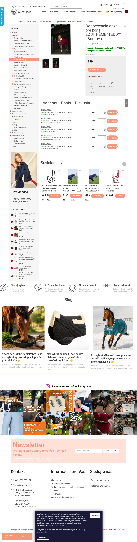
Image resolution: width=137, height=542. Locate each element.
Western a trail (18, 89)
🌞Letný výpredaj (17, 116)
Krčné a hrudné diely (20, 51)
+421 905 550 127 (23, 480)
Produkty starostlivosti (19, 114)
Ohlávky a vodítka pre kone (22, 87)
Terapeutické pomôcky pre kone (24, 78)
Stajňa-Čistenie (17, 111)
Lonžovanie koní (19, 81)
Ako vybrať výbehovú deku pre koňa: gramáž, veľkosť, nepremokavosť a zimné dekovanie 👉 (111, 358)
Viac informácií (42, 532)
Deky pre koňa (18, 38)
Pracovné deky (19, 62)
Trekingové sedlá (19, 143)
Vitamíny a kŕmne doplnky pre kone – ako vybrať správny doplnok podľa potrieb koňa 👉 (23, 357)
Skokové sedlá (18, 141)
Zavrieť (99, 80)
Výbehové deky (19, 49)
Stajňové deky (18, 57)
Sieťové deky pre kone (22, 43)
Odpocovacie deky (20, 60)
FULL (48, 200)
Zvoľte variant (96, 70)
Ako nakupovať (57, 480)
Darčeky (14, 125)
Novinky (14, 130)
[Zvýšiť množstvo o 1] (105, 111)
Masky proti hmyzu (20, 95)
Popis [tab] (66, 103)
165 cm (86, 200)
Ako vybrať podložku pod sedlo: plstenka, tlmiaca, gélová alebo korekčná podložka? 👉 (65, 357)
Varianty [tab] (50, 103)
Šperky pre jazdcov (20, 127)
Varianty (54, 196)
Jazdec (14, 32)
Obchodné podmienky (60, 483)
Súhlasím (95, 515)
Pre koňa (15, 35)
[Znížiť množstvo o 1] (105, 113)
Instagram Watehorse (100, 486)
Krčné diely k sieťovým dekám (24, 46)
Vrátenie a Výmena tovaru (62, 497)
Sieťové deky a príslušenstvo (23, 41)
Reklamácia (56, 494)
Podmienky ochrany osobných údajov (67, 487)
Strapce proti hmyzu (20, 106)
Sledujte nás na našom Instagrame (71, 386)
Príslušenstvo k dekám (21, 68)
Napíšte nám (56, 490)
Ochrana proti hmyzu (20, 92)
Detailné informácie (94, 76)
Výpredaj (15, 122)
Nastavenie (43, 537)
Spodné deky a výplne (21, 65)
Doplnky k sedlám (19, 76)
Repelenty (17, 108)
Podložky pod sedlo (20, 70)
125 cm (65, 200)
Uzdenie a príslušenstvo (21, 73)
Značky (14, 146)
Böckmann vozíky (17, 133)
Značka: (92, 44)
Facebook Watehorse (100, 480)
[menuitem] (42, 12)
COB (43, 200)
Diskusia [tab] (82, 103)
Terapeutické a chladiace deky (24, 54)
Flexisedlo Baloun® (18, 135)
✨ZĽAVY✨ (16, 119)
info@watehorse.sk (23, 485)
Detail (120, 196)
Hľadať (85, 6)
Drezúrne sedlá (19, 138)
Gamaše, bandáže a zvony (22, 84)
